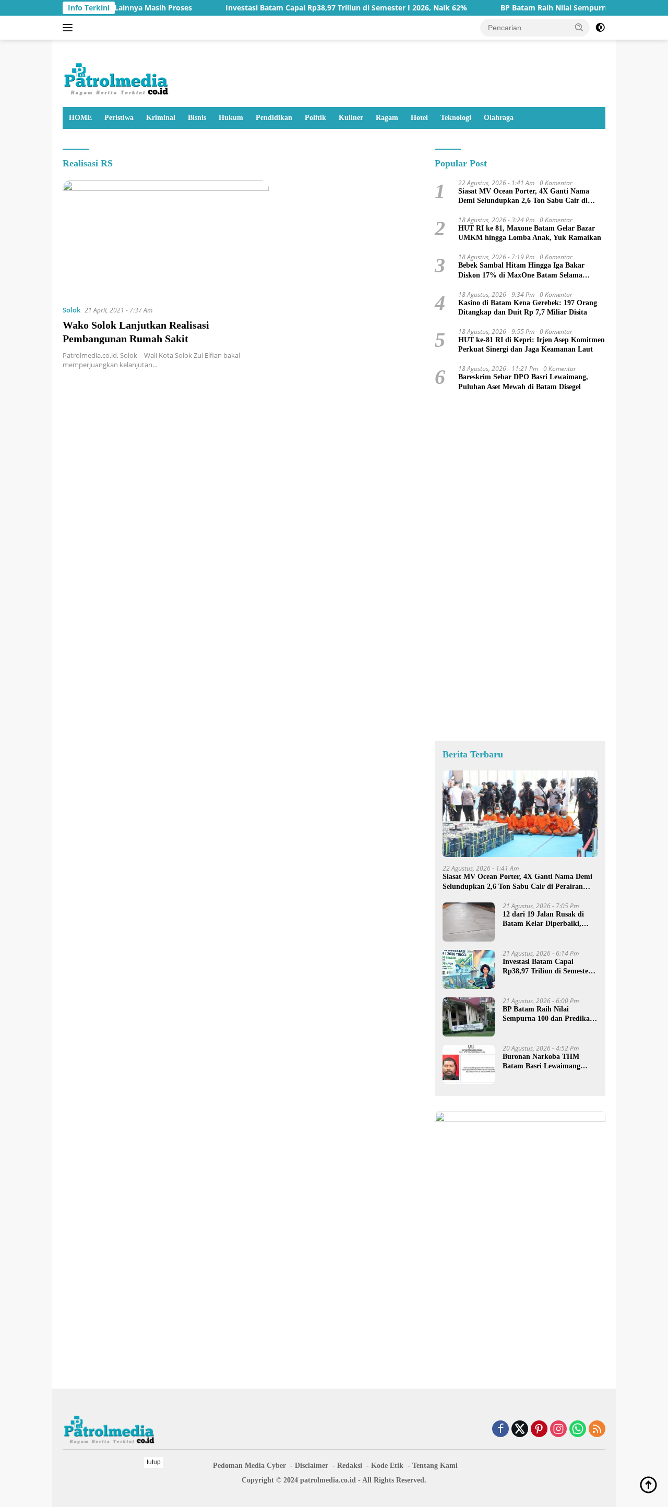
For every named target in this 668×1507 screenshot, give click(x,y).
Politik (315, 118)
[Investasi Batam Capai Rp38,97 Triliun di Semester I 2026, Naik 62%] (469, 969)
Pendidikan (274, 118)
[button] (579, 27)
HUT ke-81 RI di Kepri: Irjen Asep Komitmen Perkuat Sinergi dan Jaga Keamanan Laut (531, 344)
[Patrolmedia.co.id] (117, 77)
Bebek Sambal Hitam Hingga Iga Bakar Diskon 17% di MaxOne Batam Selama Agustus (521, 270)
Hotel (419, 118)
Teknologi (455, 118)
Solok (71, 310)
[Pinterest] (539, 1429)
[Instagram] (558, 1429)
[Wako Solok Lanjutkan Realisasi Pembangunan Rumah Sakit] (166, 238)
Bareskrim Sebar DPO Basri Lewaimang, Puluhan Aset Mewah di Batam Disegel (523, 381)
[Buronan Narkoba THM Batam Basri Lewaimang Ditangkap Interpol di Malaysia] (469, 1064)
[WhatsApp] (577, 1429)
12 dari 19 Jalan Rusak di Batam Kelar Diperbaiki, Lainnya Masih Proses (543, 919)
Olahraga (499, 118)
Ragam (387, 118)
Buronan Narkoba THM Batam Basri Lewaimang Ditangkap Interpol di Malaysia (541, 1062)
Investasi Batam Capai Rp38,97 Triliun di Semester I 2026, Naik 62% (318, 8)
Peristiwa (119, 118)
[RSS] (597, 1429)
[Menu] (70, 28)
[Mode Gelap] (600, 28)
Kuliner (351, 118)
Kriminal (160, 118)
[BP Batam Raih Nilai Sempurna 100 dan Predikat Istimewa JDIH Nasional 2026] (469, 1016)
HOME (80, 118)
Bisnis (197, 118)
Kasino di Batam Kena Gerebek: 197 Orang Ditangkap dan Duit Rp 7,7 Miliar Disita (527, 307)
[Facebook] (500, 1429)
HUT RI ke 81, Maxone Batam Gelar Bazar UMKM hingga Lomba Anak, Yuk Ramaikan (529, 233)
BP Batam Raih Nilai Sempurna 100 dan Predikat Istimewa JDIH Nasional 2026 (549, 1014)
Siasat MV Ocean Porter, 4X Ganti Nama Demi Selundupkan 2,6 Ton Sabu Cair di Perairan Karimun (523, 196)
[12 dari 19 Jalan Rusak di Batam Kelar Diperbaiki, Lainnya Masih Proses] (469, 922)
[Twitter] (519, 1429)
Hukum (231, 118)
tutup (154, 1462)
